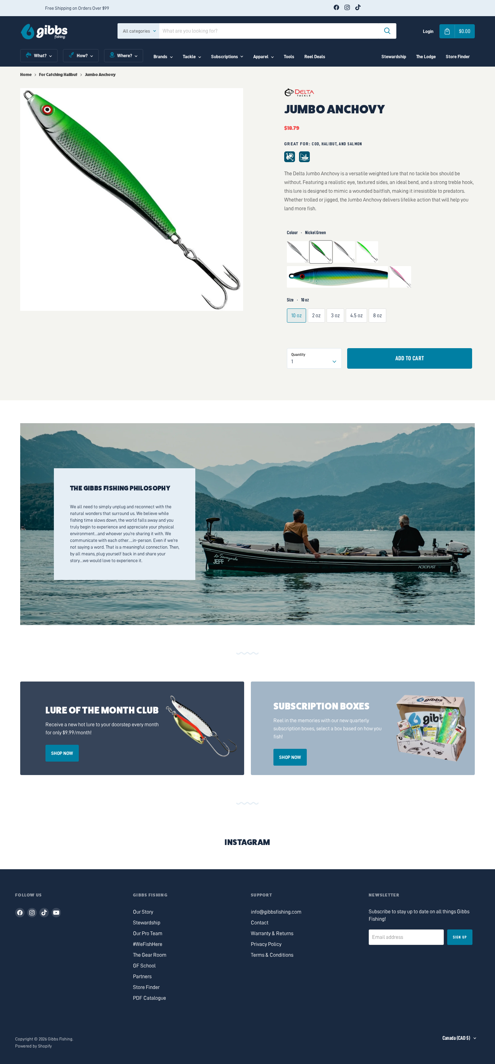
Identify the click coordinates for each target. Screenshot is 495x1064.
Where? (124, 55)
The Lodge (426, 56)
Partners (142, 976)
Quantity (298, 355)
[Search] (387, 31)
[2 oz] (317, 331)
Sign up (460, 937)
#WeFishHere (147, 944)
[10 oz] (297, 331)
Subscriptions (224, 56)
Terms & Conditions (272, 955)
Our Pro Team (147, 933)
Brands (160, 56)
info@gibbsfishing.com (276, 912)
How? (82, 55)
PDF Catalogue (149, 998)
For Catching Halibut (58, 74)
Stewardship (394, 56)
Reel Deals (314, 56)
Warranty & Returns (272, 933)
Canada (456, 1038)
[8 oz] (378, 331)
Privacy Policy (266, 944)
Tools (289, 56)
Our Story (143, 912)
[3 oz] (336, 331)
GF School (144, 965)
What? (40, 55)
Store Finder (458, 56)
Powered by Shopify (33, 1046)
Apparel (260, 56)
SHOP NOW (62, 753)
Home (26, 74)
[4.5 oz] (357, 331)
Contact (259, 922)
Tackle (189, 56)
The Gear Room (149, 955)
